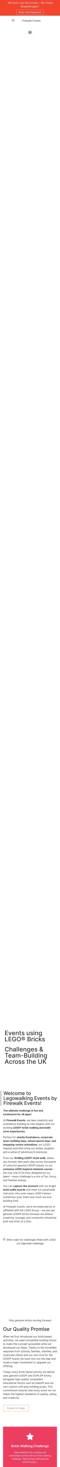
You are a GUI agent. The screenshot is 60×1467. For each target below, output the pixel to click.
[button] (30, 32)
